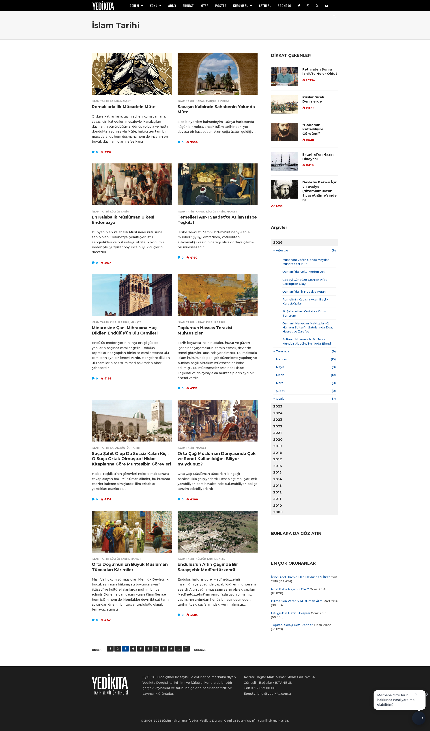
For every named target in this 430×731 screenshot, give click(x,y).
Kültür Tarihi (119, 211)
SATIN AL (265, 5)
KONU (153, 5)
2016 (277, 466)
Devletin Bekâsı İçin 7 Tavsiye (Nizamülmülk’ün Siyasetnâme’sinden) (319, 191)
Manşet (125, 101)
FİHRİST (188, 5)
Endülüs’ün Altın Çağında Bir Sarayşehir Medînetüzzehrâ (208, 567)
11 (186, 648)
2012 (277, 492)
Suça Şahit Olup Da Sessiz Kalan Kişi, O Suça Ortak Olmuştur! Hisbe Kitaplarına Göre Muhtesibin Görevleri (131, 459)
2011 (277, 499)
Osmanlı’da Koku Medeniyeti (303, 271)
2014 (277, 479)
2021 (277, 433)
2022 (277, 426)
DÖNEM (134, 5)
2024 (278, 413)
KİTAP (204, 5)
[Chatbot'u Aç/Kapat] (419, 719)
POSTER (220, 5)
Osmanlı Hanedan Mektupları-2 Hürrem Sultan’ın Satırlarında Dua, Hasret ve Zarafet (307, 327)
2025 (277, 406)
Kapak (114, 101)
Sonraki (200, 650)
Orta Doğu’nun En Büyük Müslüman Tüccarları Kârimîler (130, 567)
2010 (277, 505)
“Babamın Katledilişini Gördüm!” (312, 129)
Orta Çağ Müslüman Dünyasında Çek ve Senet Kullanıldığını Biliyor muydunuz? (217, 459)
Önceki (97, 650)
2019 (277, 446)
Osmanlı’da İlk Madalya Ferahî (304, 291)
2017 (277, 459)
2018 (277, 452)
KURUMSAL (240, 5)
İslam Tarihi (100, 101)
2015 (277, 472)
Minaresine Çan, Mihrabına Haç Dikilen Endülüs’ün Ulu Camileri (125, 330)
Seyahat (224, 101)
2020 (278, 439)
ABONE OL (284, 5)
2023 (277, 419)
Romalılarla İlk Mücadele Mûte (124, 106)
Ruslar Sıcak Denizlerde (313, 99)
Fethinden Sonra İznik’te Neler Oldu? (320, 71)
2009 (278, 512)
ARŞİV (172, 5)
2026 (278, 242)
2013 (277, 485)
